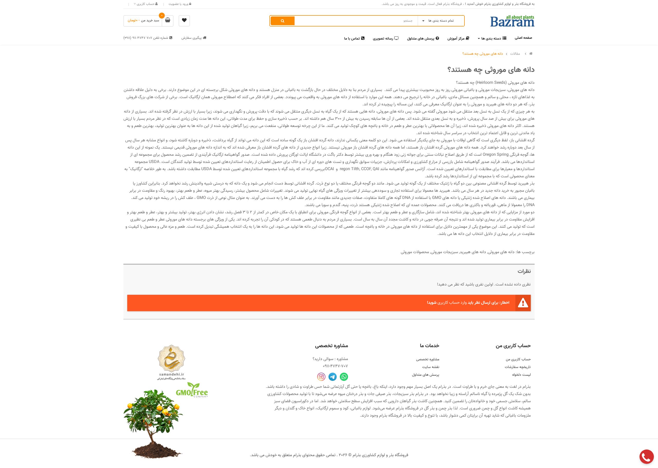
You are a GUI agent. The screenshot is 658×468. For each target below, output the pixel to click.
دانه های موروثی (501, 252)
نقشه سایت (430, 367)
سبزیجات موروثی (444, 252)
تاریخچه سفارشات (518, 367)
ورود (184, 4)
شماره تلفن (145, 38)
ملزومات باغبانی (518, 415)
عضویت (174, 4)
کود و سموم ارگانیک (333, 408)
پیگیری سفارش (191, 38)
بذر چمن (445, 408)
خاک (302, 408)
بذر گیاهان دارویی (402, 401)
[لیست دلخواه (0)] (184, 20)
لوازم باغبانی (361, 408)
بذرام (527, 387)
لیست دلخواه (521, 375)
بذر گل (429, 408)
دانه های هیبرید (473, 252)
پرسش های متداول (425, 375)
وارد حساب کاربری (452, 303)
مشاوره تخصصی (427, 359)
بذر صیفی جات (379, 394)
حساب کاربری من (518, 359)
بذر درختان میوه (350, 394)
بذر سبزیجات (404, 394)
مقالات (515, 54)
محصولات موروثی (415, 252)
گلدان (290, 408)
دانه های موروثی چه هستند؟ (482, 54)
